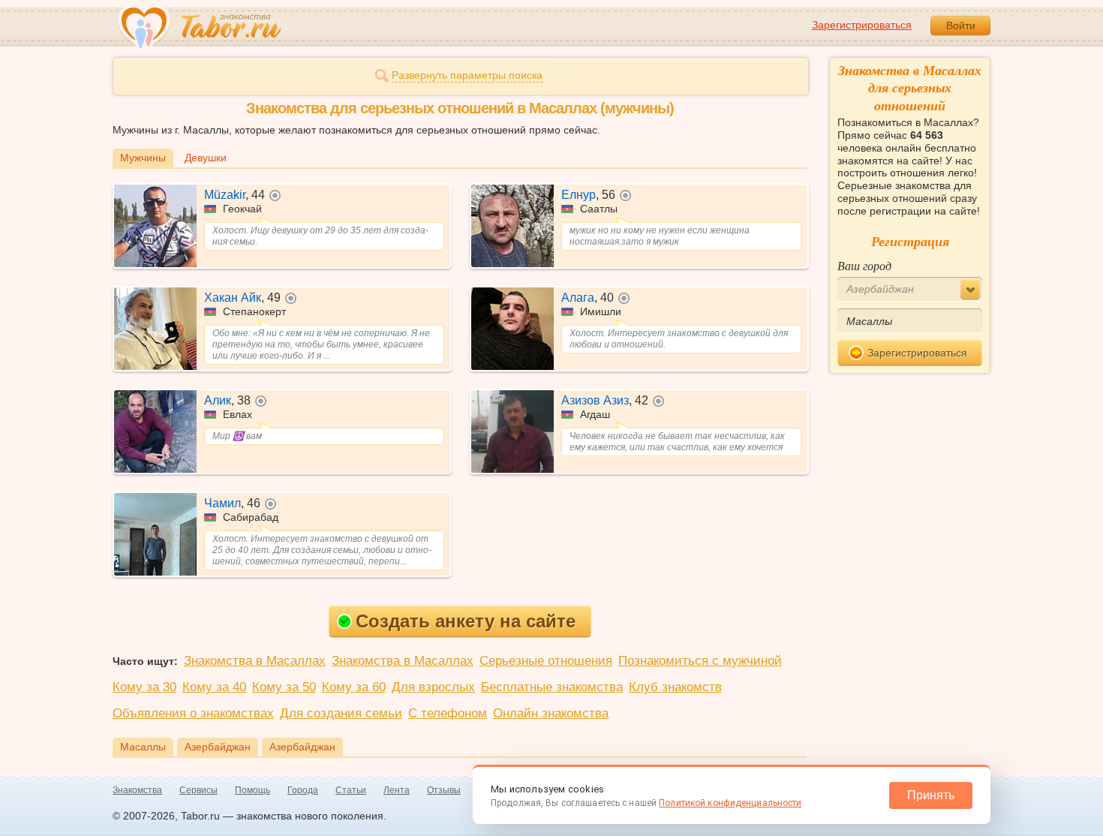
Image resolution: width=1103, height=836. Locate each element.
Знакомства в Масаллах (255, 661)
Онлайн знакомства (551, 713)
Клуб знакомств (675, 687)
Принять (930, 795)
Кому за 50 (284, 687)
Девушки (206, 158)
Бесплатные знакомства (552, 687)
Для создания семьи (341, 713)
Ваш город (864, 265)
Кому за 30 (144, 687)
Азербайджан (218, 747)
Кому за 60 (354, 687)
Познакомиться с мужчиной (700, 661)
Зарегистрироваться (862, 25)
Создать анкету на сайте (466, 621)
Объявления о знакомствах (193, 713)
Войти (960, 26)
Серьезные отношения (545, 661)
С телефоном (447, 713)
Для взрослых (433, 687)
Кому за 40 (214, 687)
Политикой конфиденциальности (730, 803)
